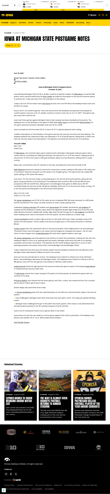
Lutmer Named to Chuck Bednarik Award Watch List (19, 401)
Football (7, 33)
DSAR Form (58, 485)
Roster (30, 23)
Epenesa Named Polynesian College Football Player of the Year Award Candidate (87, 402)
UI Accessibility (37, 489)
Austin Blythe (90, 266)
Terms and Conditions (43, 485)
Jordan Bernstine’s (43, 233)
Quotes (31, 78)
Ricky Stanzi (62, 122)
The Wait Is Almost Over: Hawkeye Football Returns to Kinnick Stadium (54, 402)
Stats (56, 23)
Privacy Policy (9, 485)
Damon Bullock (21, 281)
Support (13, 23)
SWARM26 (70, 23)
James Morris (54, 207)
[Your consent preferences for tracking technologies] (4, 490)
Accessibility (49, 489)
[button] (19, 5)
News (62, 23)
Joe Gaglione (83, 207)
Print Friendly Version (21, 322)
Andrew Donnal (19, 266)
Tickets (38, 23)
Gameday (47, 23)
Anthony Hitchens (30, 207)
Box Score (23, 78)
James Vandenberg (24, 200)
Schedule (22, 23)
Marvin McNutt (85, 122)
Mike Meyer (78, 94)
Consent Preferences (25, 485)
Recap (16, 78)
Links (35, 10)
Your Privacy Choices (72, 485)
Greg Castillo (47, 96)
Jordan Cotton (19, 229)
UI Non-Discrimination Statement (16, 489)
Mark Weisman (19, 170)
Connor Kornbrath (20, 219)
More (88, 23)
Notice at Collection (89, 485)
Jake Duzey (20, 273)
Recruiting (80, 23)
